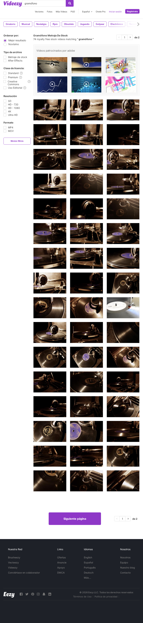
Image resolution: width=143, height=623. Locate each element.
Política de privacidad (106, 596)
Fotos (49, 11)
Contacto (125, 572)
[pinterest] (32, 594)
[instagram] (38, 594)
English (88, 557)
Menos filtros (17, 141)
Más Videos (61, 11)
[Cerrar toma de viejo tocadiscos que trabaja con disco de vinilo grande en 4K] (49, 159)
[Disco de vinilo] (123, 307)
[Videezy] (12, 4)
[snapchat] (44, 594)
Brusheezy (14, 557)
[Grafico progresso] (52, 85)
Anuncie (61, 562)
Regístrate (132, 11)
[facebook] (21, 594)
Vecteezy (13, 562)
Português (90, 567)
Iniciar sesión (115, 11)
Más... (87, 577)
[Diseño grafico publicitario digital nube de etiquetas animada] (120, 85)
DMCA (61, 572)
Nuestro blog (127, 567)
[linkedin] (49, 594)
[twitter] (26, 594)
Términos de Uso (82, 596)
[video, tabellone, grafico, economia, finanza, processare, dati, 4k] (86, 85)
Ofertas (61, 557)
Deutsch (88, 572)
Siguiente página (74, 518)
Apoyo (61, 567)
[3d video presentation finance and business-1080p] (120, 65)
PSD (73, 11)
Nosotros (125, 557)
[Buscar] (70, 3)
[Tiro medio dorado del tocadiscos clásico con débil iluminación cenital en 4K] (123, 382)
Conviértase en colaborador (24, 572)
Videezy (12, 567)
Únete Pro (101, 11)
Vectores (39, 11)
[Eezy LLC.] (8, 594)
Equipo (124, 562)
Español (88, 562)
